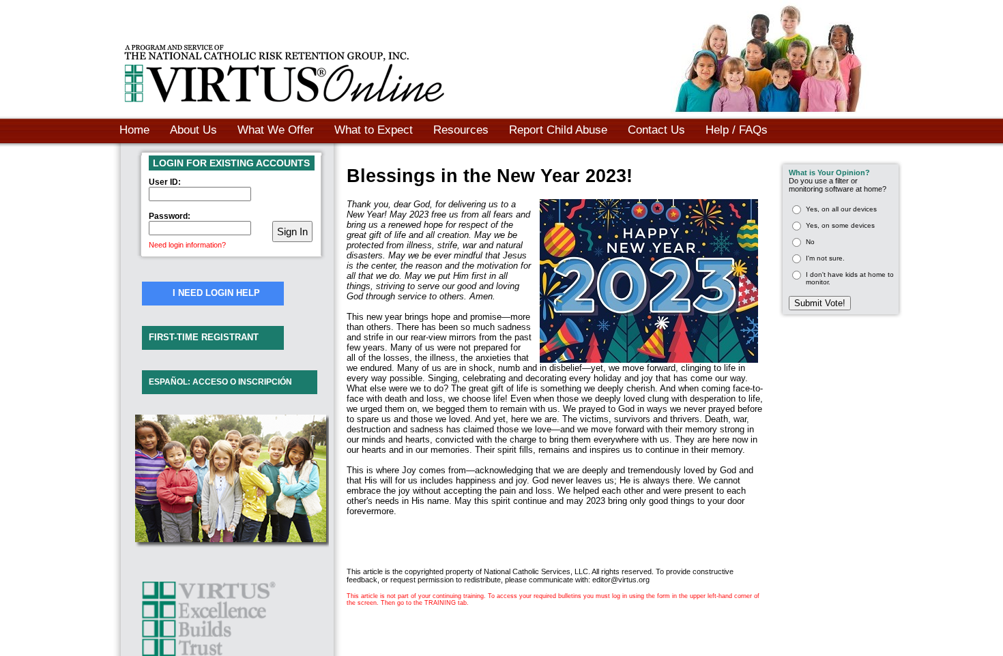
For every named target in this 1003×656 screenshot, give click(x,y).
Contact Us (656, 129)
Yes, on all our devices (841, 209)
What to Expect (373, 129)
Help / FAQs (737, 129)
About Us (193, 129)
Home (134, 129)
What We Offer (275, 129)
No (810, 241)
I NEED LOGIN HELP (216, 293)
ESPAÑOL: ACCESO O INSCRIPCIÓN (220, 382)
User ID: (165, 182)
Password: (169, 216)
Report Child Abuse (558, 129)
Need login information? (187, 245)
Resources (461, 129)
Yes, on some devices (840, 225)
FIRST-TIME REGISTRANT (204, 337)
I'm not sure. (825, 258)
